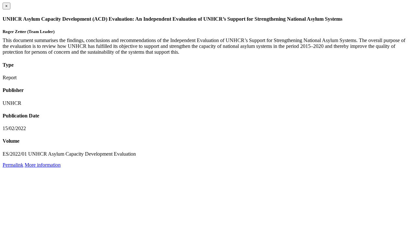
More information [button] (43, 165)
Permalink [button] (13, 165)
